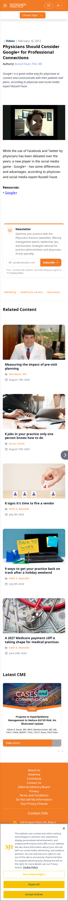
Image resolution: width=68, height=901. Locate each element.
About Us (34, 770)
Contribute (34, 779)
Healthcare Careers (31, 292)
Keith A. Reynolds (19, 508)
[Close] (64, 828)
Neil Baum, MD (18, 374)
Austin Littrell (17, 443)
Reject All (33, 884)
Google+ (11, 192)
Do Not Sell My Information (34, 799)
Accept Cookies (34, 894)
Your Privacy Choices (34, 804)
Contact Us (34, 783)
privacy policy (16, 272)
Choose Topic (30, 15)
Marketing (10, 292)
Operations (53, 292)
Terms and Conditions (34, 795)
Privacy (34, 791)
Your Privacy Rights (34, 874)
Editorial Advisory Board (34, 787)
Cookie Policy (30, 867)
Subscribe (49, 262)
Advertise (34, 774)
